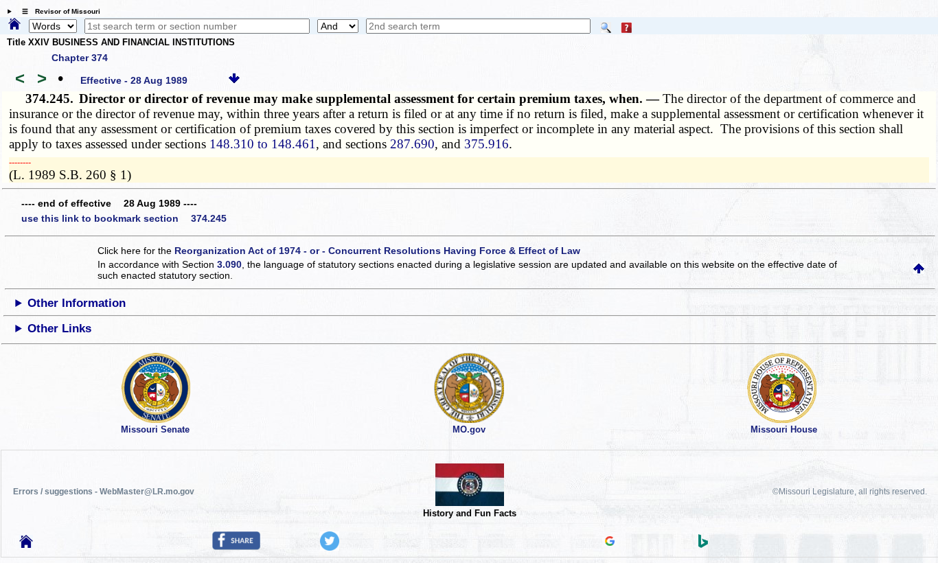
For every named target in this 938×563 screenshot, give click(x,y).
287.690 (412, 144)
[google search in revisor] (610, 542)
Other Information (76, 303)
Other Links (59, 328)
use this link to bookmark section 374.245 (124, 218)
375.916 (486, 144)
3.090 (229, 264)
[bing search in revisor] (703, 544)
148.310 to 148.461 (262, 144)
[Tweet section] (329, 547)
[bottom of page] (234, 80)
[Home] (14, 25)
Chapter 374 (80, 57)
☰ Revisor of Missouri (57, 11)
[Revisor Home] (26, 544)
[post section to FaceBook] (236, 546)
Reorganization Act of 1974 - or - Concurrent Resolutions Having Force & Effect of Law (377, 250)
